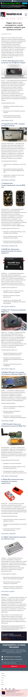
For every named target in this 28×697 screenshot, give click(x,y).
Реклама (14, 689)
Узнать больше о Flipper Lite (8, 368)
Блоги (2, 680)
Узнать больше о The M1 (7, 120)
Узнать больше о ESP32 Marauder (9, 476)
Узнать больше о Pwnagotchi (8, 180)
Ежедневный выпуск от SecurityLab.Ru (12, 656)
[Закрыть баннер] (27, 690)
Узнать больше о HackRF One (8, 306)
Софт (2, 682)
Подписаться (14, 666)
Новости (2, 673)
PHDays (2, 684)
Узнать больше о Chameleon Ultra (9, 245)
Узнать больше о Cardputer (8, 591)
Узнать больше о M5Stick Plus (8, 533)
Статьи (2, 677)
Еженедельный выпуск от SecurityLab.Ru (13, 659)
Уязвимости (3, 675)
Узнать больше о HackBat (7, 420)
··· (26, 8)
